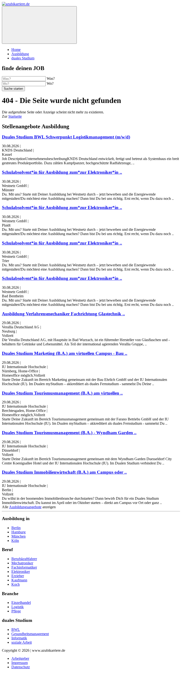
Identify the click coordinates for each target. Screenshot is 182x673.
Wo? (50, 83)
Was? (51, 78)
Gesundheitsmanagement (30, 634)
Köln (15, 541)
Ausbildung (20, 54)
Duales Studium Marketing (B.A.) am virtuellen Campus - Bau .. (64, 353)
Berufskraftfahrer (24, 559)
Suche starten (13, 88)
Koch (15, 584)
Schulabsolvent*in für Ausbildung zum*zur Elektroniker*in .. (62, 172)
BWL (15, 630)
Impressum (19, 663)
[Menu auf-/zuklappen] (39, 25)
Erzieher (17, 576)
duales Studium (22, 58)
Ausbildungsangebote (25, 507)
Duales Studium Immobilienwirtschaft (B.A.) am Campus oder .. (64, 472)
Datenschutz (20, 667)
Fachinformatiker (24, 567)
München (18, 536)
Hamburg (18, 532)
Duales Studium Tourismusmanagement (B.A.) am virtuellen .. (62, 393)
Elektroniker (20, 572)
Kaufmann (19, 580)
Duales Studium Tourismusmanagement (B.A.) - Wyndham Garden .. (69, 432)
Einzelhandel (21, 603)
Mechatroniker (22, 563)
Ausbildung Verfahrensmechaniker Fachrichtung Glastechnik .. (63, 313)
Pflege (16, 611)
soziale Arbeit (21, 642)
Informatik (19, 638)
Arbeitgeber (20, 658)
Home (16, 50)
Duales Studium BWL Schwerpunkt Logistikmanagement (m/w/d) (66, 136)
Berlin (16, 528)
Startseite (15, 116)
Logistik (17, 607)
